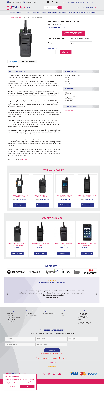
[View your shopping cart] (95, 7)
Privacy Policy (30, 313)
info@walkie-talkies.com (86, 324)
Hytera (28, 13)
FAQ (62, 313)
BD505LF (24, 159)
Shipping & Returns (49, 313)
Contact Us (89, 2)
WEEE (62, 315)
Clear (94, 43)
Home (8, 17)
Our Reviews (52, 363)
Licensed (20, 17)
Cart (91, 7)
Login (78, 7)
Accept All (27, 386)
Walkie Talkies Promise (13, 317)
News (82, 2)
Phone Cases (91, 13)
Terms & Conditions (31, 315)
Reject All (12, 386)
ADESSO (43, 13)
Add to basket (65, 52)
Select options (20, 205)
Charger (50, 43)
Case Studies (75, 2)
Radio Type (11, 13)
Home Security (79, 13)
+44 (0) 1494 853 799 (85, 322)
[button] (41, 23)
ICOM (49, 13)
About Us (66, 2)
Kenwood (62, 13)
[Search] (60, 7)
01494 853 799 (33, 2)
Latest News (10, 321)
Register (86, 7)
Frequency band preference (56, 38)
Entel (55, 13)
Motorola (20, 13)
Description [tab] (13, 62)
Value (70, 13)
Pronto (36, 13)
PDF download (69, 110)
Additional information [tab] (28, 62)
